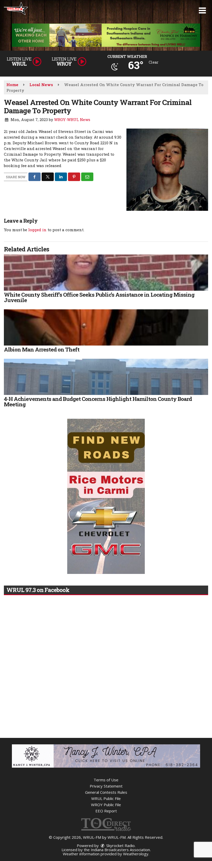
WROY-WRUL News (72, 119)
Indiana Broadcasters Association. (121, 849)
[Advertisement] (106, 35)
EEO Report (106, 810)
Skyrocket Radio (120, 845)
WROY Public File (106, 804)
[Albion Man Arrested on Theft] (106, 327)
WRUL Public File (106, 798)
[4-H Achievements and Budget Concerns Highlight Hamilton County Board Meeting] (106, 377)
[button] (202, 10)
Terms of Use (106, 779)
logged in (37, 229)
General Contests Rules (106, 792)
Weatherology (135, 853)
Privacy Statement (106, 786)
